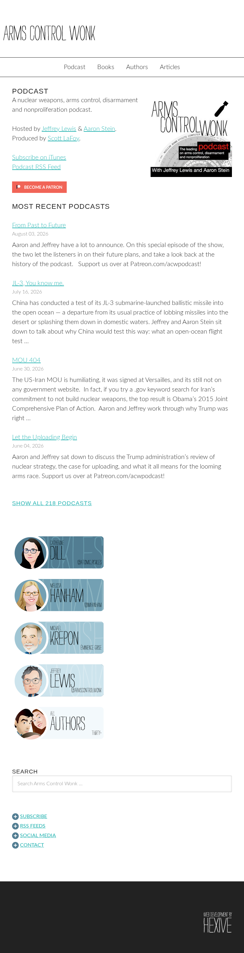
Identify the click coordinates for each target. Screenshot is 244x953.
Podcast (74, 67)
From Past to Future (39, 225)
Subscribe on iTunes (39, 157)
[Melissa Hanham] (122, 595)
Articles (170, 67)
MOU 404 (26, 360)
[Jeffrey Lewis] (122, 681)
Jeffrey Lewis (59, 129)
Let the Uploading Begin (44, 437)
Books (105, 67)
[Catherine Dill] (122, 553)
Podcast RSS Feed (36, 167)
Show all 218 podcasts (52, 503)
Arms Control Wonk (122, 33)
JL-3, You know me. (38, 283)
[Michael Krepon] (122, 638)
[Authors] (122, 723)
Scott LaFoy (63, 138)
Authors (137, 67)
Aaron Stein (99, 129)
